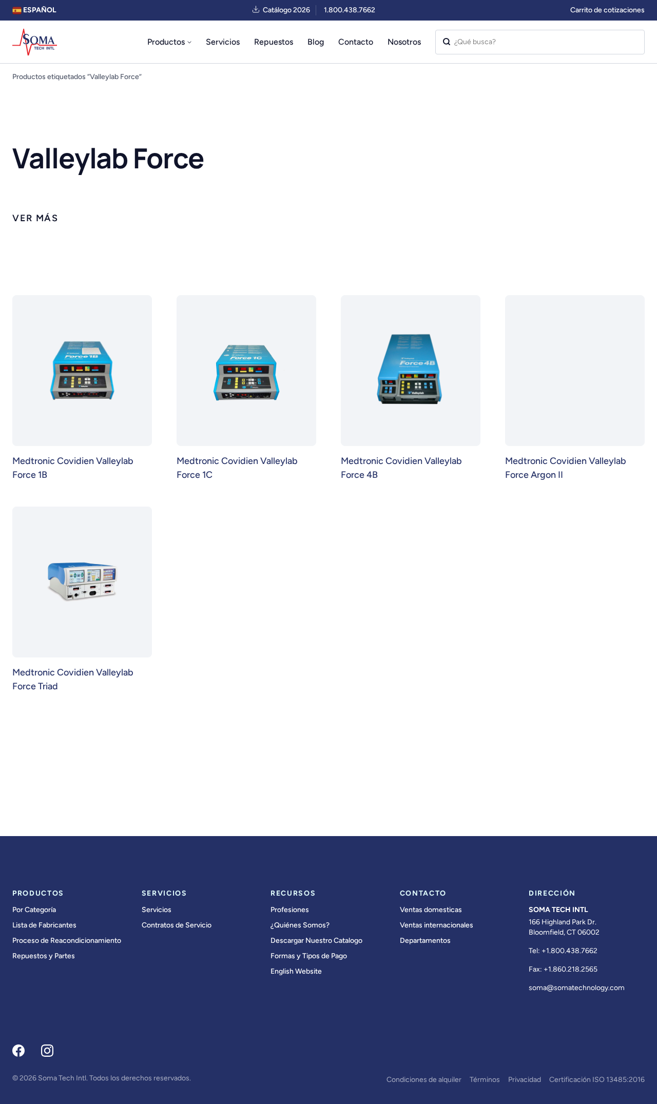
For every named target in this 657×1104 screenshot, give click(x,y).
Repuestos (273, 42)
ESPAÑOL (39, 10)
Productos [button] (166, 42)
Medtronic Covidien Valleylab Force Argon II (565, 467)
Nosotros (404, 42)
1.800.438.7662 (349, 10)
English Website (296, 971)
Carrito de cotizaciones (607, 10)
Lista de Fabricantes (44, 925)
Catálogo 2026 (286, 10)
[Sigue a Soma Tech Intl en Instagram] (47, 1050)
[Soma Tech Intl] (34, 42)
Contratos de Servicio (176, 925)
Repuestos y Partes (43, 956)
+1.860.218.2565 (570, 969)
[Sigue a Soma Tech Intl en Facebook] (18, 1050)
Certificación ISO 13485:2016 (597, 1079)
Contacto (355, 42)
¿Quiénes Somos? (300, 925)
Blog (315, 42)
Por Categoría (34, 909)
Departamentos (425, 940)
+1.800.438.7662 (569, 950)
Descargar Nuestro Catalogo (316, 940)
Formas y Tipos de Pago (308, 956)
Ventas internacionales (436, 925)
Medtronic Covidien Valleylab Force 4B (401, 467)
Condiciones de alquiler (424, 1079)
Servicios (223, 42)
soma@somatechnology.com (577, 987)
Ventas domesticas (431, 909)
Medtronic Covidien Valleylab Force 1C (237, 467)
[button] (35, 218)
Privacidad (524, 1079)
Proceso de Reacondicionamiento (66, 940)
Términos (485, 1079)
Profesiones (289, 909)
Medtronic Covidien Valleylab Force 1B (72, 467)
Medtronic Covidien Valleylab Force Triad (72, 679)
